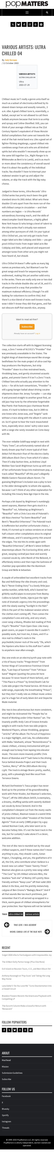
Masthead (6, 1060)
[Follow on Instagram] (30, 24)
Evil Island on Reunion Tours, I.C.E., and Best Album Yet (26, 968)
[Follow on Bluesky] (18, 24)
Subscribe (27, 327)
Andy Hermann (11, 60)
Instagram (6, 1121)
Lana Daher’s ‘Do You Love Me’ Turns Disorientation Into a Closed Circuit (27, 987)
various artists (32, 914)
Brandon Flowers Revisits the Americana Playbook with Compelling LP (26, 997)
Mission (5, 1066)
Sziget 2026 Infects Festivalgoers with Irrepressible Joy (27, 955)
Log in (37, 333)
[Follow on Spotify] (41, 24)
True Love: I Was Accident (25, 924)
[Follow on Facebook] (24, 24)
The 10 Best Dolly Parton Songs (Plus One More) (23, 962)
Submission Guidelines (12, 1073)
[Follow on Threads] (35, 24)
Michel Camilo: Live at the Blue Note (26, 931)
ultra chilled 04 (16, 914)
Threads (5, 1127)
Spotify (5, 1115)
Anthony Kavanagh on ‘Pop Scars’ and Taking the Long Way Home (26, 977)
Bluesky (5, 1109)
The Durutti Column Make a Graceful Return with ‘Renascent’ (24, 1007)
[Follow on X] (13, 24)
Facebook (6, 1096)
